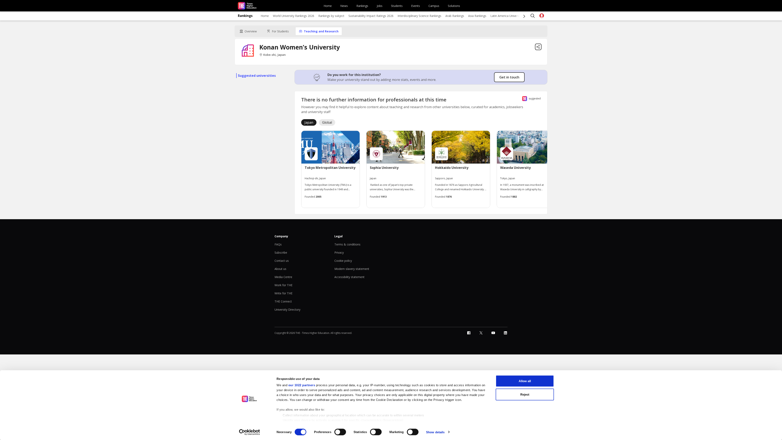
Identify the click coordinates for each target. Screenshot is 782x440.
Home (328, 6)
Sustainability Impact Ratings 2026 (370, 16)
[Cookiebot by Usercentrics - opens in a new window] (249, 432)
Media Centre (283, 277)
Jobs (379, 6)
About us (280, 269)
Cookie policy (343, 261)
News (344, 6)
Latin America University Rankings (512, 16)
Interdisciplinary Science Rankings (419, 16)
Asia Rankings (477, 16)
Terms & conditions (347, 244)
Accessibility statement (349, 277)
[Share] (538, 47)
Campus (433, 6)
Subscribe (281, 252)
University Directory (287, 309)
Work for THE (283, 285)
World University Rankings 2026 (293, 16)
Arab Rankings (454, 16)
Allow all (525, 381)
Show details (435, 432)
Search (532, 15)
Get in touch (509, 77)
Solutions (454, 6)
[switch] (340, 432)
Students (397, 6)
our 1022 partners (301, 385)
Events (415, 6)
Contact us (282, 261)
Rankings (362, 6)
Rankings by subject (331, 16)
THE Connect (283, 301)
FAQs (278, 244)
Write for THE (283, 293)
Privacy (339, 252)
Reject (524, 394)
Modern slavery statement (351, 269)
